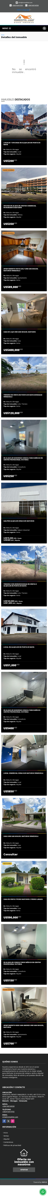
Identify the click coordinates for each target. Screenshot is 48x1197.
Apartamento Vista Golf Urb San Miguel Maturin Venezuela (20, 270)
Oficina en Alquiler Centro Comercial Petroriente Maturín (19, 207)
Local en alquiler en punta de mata (18, 647)
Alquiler (6, 1139)
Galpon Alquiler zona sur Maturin (18, 521)
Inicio (2, 35)
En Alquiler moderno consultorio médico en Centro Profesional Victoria (23, 459)
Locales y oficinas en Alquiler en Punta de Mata (21, 143)
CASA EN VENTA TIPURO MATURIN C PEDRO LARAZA (23, 899)
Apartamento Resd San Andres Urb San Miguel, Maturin (23, 1026)
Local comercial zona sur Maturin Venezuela (23, 773)
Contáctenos (8, 1142)
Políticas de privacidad (12, 1145)
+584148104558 (33, 5)
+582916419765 (17, 5)
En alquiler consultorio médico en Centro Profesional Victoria (22, 963)
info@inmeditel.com (10, 1117)
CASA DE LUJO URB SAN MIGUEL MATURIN (19, 332)
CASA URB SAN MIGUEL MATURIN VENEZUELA (20, 836)
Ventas (6, 1136)
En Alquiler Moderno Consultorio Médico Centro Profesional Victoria (21, 711)
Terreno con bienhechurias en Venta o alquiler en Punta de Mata (20, 585)
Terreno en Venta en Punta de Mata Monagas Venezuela (22, 396)
